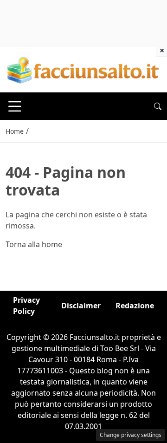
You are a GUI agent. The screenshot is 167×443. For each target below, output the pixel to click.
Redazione (135, 305)
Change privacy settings (130, 435)
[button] (157, 106)
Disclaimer (81, 305)
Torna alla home (34, 244)
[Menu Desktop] (15, 106)
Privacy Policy (26, 305)
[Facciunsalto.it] (83, 69)
